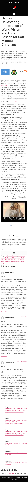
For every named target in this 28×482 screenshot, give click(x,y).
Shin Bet (7, 261)
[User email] (14, 253)
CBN (7, 256)
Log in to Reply (4, 311)
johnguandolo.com (7, 249)
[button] (14, 14)
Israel (14, 258)
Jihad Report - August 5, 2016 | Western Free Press (16, 443)
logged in (11, 473)
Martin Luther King (10, 259)
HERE (15, 102)
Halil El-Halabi (13, 256)
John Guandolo (14, 2)
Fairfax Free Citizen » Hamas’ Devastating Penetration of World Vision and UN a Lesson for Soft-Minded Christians (16, 410)
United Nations (15, 261)
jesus (18, 258)
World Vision (4, 85)
